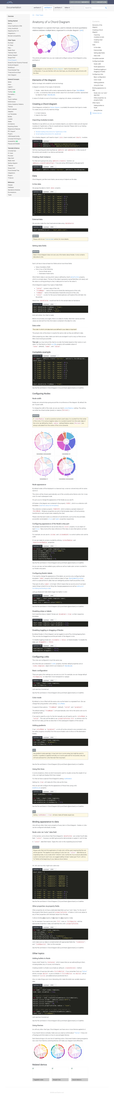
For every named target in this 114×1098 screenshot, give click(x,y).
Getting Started (13, 21)
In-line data (97, 47)
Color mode (97, 80)
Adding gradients (99, 82)
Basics (10, 23)
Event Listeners (12, 109)
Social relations (76, 1079)
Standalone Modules (14, 190)
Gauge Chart (11, 57)
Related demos (97, 113)
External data (98, 50)
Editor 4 (68, 8)
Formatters (11, 94)
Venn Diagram (12, 75)
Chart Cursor (11, 89)
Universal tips (12, 151)
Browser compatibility (14, 36)
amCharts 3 (58, 8)
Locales (10, 119)
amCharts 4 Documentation (10, 2)
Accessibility (11, 141)
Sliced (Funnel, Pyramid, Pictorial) (18, 62)
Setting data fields (99, 53)
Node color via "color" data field (100, 94)
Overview (11, 16)
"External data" (49, 239)
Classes (10, 185)
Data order (97, 55)
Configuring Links (97, 74)
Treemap (10, 165)
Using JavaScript (13, 28)
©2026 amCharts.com (57, 1092)
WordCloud (11, 67)
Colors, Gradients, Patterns (15, 104)
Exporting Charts (13, 126)
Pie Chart (10, 43)
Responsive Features (14, 129)
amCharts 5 (38, 8)
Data (9, 97)
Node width (97, 64)
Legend (10, 87)
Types (9, 195)
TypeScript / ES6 (37, 141)
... (50, 141)
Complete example (98, 58)
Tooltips (10, 92)
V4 (33, 15)
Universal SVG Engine (14, 139)
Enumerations (12, 192)
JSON (51, 166)
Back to (99, 2)
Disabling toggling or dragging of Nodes (100, 70)
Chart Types (11, 40)
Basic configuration (100, 77)
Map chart (11, 158)
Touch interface (12, 99)
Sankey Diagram (13, 55)
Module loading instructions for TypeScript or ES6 (51, 132)
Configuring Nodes (98, 61)
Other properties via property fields (100, 99)
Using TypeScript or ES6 (15, 26)
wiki (81, 30)
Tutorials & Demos (14, 148)
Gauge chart (11, 168)
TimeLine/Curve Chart (14, 72)
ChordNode (80, 90)
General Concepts (13, 79)
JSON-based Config (13, 136)
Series (9, 82)
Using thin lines (98, 85)
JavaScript (46, 141)
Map (9, 48)
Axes (9, 84)
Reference (11, 182)
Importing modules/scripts (99, 36)
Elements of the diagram (97, 26)
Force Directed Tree (13, 70)
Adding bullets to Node (99, 106)
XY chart (10, 153)
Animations (11, 124)
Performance (11, 102)
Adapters (10, 111)
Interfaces (11, 187)
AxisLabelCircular (76, 578)
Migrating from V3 (13, 31)
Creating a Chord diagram (97, 31)
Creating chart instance (98, 41)
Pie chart (10, 155)
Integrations (11, 33)
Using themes (98, 110)
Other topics (96, 103)
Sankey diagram (12, 163)
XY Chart (10, 45)
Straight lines (57, 1079)
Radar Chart (11, 50)
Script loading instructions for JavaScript (48, 134)
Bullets (10, 116)
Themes (10, 106)
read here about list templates (49, 505)
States (10, 121)
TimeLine (10, 178)
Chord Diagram (12, 60)
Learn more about (80, 2)
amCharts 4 (48, 8)
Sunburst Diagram (13, 65)
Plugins (10, 134)
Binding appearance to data (99, 89)
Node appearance (99, 66)
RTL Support (11, 131)
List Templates (12, 114)
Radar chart (11, 160)
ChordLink (51, 95)
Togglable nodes (38, 1079)
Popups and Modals (14, 143)
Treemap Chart (12, 52)
